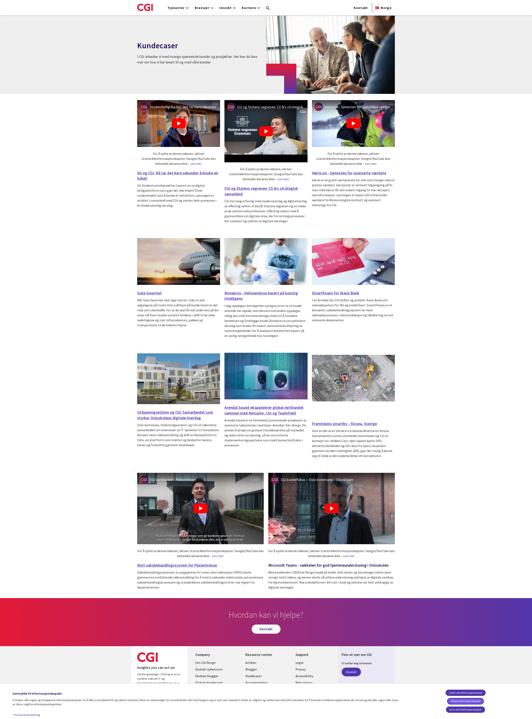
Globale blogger (206, 676)
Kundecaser (253, 676)
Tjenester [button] (176, 8)
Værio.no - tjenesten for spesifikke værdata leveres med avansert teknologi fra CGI (359, 106)
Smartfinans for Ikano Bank (335, 293)
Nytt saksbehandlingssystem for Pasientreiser (177, 565)
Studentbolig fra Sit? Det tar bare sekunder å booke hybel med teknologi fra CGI (185, 106)
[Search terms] (268, 8)
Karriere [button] (249, 8)
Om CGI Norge (205, 663)
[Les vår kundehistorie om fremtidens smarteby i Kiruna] (353, 379)
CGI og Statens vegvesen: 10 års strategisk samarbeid (272, 106)
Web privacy (304, 683)
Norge (386, 8)
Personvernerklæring (27, 715)
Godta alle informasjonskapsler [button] (465, 692)
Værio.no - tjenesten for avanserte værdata (349, 172)
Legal (299, 663)
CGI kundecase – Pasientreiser (173, 479)
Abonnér (351, 672)
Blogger (251, 669)
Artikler (250, 663)
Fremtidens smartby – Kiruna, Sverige (344, 423)
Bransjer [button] (202, 8)
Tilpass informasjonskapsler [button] (465, 701)
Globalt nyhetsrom (209, 669)
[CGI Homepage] (145, 7)
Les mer (195, 163)
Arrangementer (256, 683)
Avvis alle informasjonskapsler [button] (465, 709)
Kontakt (361, 8)
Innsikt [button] (225, 8)
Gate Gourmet (149, 293)
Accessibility (304, 676)
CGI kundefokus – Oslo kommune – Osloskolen (317, 479)
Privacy (301, 669)
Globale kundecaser (209, 683)
